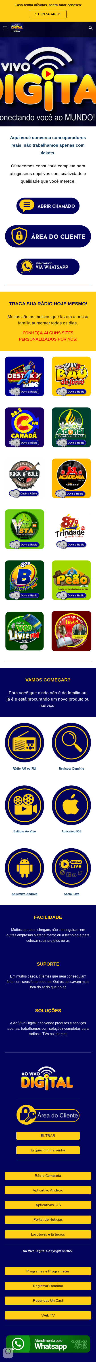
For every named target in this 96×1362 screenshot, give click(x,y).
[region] (48, 11)
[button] (5, 28)
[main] (48, 159)
